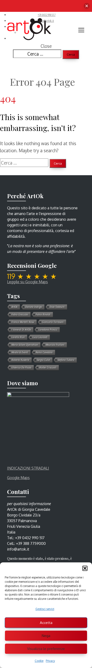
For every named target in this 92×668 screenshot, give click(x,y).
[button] (85, 568)
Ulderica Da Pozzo (21, 367)
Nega (46, 635)
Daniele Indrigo (33, 307)
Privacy (50, 661)
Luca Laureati (40, 337)
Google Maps (18, 477)
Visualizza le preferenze (46, 648)
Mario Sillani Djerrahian (25, 344)
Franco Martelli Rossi (23, 322)
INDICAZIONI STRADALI (28, 468)
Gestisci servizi (44, 609)
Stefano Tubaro (66, 360)
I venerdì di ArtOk (21, 329)
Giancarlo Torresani (53, 322)
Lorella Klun (18, 337)
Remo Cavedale (44, 352)
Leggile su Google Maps (27, 281)
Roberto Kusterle (20, 360)
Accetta (46, 622)
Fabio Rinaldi (43, 314)
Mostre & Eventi (20, 352)
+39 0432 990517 (46, 15)
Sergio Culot (43, 360)
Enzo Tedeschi (57, 307)
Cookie (39, 661)
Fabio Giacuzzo (20, 314)
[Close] (87, 6)
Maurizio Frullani (55, 344)
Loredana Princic (48, 329)
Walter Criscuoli (47, 367)
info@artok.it (46, 20)
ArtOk (14, 307)
